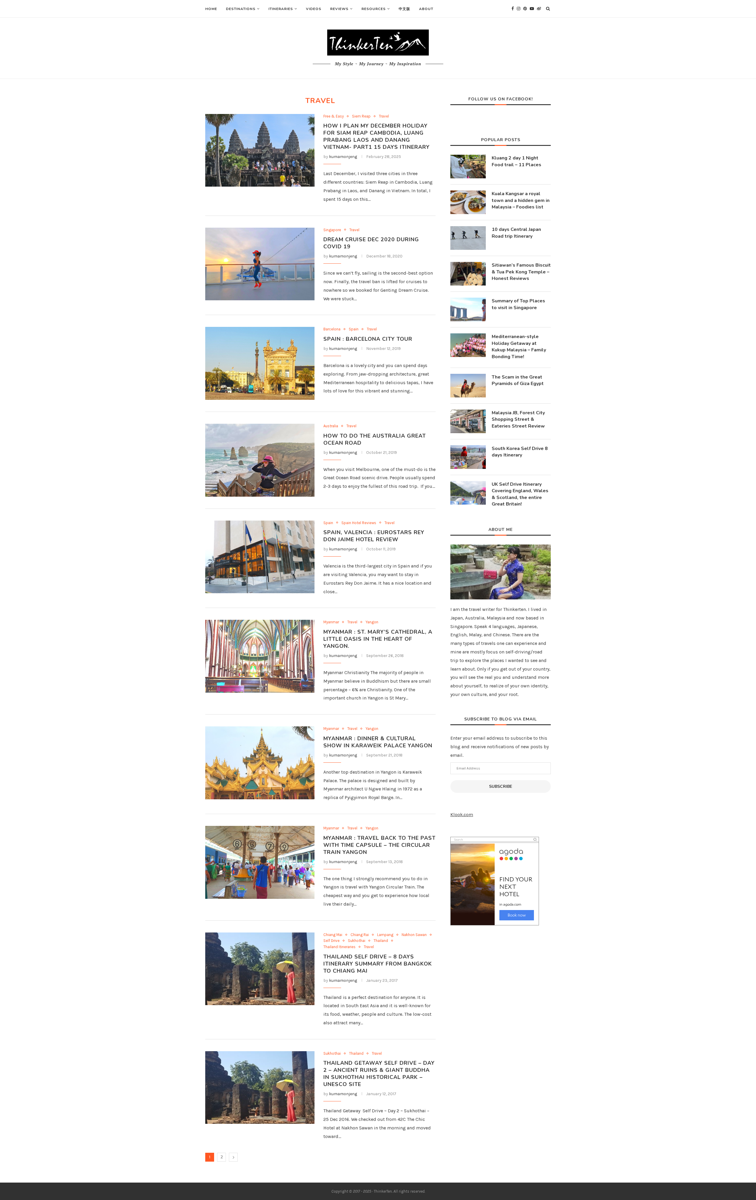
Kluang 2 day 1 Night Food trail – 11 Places (516, 161)
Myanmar (331, 622)
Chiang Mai (332, 934)
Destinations (240, 8)
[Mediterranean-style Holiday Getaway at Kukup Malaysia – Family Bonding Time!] (468, 345)
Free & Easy (333, 116)
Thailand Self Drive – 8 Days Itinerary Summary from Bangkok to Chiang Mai (377, 963)
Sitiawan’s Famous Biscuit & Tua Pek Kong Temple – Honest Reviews (521, 272)
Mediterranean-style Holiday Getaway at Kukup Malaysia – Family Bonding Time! (519, 346)
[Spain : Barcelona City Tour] (260, 363)
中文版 (404, 8)
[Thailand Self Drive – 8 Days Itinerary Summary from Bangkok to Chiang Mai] (260, 968)
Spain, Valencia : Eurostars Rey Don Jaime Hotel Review (373, 536)
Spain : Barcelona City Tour (367, 339)
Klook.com (461, 814)
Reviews (339, 8)
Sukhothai (356, 940)
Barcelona (331, 329)
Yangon (372, 622)
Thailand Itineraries (339, 947)
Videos (313, 8)
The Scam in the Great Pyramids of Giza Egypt (518, 380)
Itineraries (280, 8)
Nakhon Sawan (414, 934)
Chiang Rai (360, 934)
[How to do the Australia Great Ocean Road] (260, 460)
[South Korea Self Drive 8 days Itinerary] (468, 457)
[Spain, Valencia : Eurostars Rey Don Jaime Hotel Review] (260, 557)
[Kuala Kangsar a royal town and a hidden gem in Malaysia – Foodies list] (468, 202)
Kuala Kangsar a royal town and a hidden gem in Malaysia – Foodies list (521, 200)
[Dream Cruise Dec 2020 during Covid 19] (260, 264)
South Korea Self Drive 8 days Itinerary (520, 451)
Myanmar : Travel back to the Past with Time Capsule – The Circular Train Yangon (379, 845)
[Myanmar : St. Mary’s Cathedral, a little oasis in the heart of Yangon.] (260, 656)
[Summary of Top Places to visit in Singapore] (468, 309)
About (426, 8)
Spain (354, 329)
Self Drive (331, 940)
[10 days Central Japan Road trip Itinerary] (468, 238)
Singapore (332, 230)
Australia (330, 426)
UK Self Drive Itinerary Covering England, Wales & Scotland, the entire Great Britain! (520, 494)
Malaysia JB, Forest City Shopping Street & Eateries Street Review (518, 419)
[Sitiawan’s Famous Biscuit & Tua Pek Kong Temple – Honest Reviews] (468, 274)
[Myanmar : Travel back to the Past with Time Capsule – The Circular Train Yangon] (260, 862)
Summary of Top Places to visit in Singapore (518, 304)
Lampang (385, 934)
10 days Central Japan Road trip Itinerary (516, 232)
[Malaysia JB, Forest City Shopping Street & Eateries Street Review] (468, 421)
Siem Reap (361, 116)
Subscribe (500, 786)
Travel (384, 116)
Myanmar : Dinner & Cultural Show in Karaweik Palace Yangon (377, 742)
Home (211, 8)
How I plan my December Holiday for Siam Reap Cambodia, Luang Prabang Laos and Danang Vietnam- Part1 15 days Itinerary (376, 136)
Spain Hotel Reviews (358, 523)
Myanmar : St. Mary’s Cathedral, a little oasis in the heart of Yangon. (377, 639)
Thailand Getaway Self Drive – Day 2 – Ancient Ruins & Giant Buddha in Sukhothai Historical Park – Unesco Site (379, 1073)
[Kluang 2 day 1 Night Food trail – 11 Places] (468, 166)
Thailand (381, 940)
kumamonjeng (343, 156)
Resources (373, 8)
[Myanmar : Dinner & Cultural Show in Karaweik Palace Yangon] (260, 762)
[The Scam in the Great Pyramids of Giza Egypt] (468, 385)
